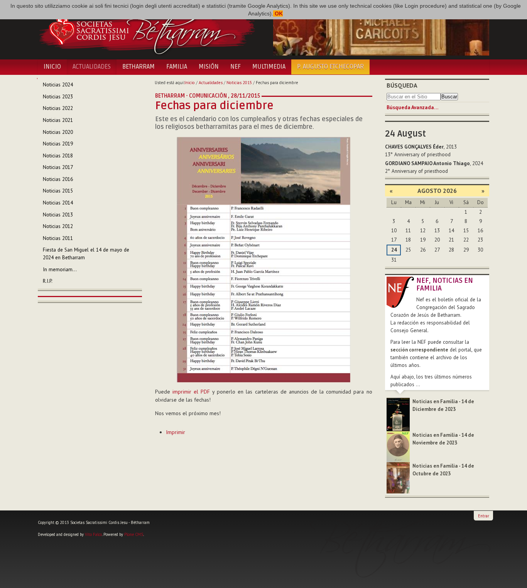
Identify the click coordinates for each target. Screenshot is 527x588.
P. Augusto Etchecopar (330, 67)
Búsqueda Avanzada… (412, 107)
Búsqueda (402, 85)
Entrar (483, 516)
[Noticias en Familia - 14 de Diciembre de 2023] (398, 414)
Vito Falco (93, 534)
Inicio (52, 67)
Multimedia (268, 67)
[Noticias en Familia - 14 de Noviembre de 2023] (398, 446)
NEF (235, 67)
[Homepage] (147, 30)
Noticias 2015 (239, 82)
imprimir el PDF (191, 391)
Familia (176, 67)
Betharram (138, 67)
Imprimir (175, 432)
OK (278, 13)
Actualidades (92, 67)
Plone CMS (133, 534)
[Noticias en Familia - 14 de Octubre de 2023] (398, 477)
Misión (209, 67)
